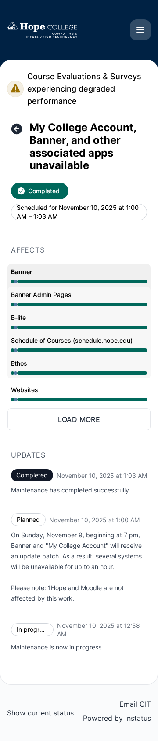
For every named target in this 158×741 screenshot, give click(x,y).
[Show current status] (16, 129)
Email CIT (135, 704)
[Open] (140, 29)
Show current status (40, 712)
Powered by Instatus (117, 718)
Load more (79, 419)
